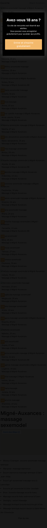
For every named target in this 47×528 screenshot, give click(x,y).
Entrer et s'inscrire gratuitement (23, 44)
